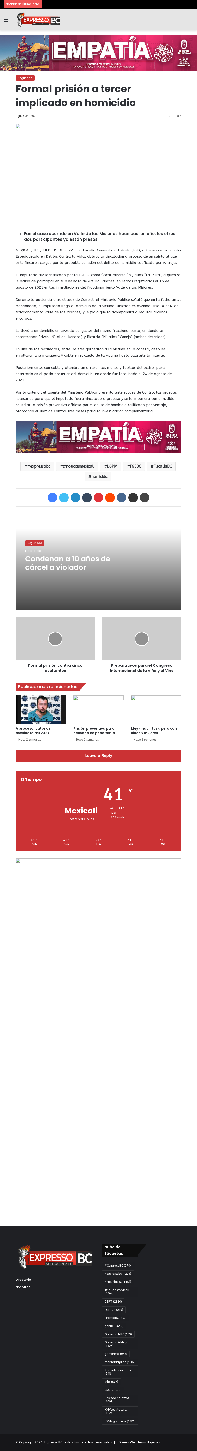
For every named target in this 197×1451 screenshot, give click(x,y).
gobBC (114, 1326)
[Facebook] (52, 497)
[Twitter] (64, 497)
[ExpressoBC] (38, 19)
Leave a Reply (98, 755)
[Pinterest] (98, 497)
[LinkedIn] (75, 497)
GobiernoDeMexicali (118, 1344)
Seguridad (25, 78)
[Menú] (6, 21)
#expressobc (38, 466)
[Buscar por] (191, 21)
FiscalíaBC (163, 466)
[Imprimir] (144, 497)
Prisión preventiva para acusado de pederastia (94, 730)
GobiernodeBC (118, 1334)
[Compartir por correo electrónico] (133, 497)
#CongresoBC (119, 1265)
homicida (99, 476)
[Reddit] (110, 497)
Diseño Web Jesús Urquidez (139, 1442)
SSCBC (113, 1390)
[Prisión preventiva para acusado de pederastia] (98, 709)
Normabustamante (118, 1372)
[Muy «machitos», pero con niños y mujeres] (156, 709)
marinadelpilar (120, 1362)
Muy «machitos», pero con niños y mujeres (154, 730)
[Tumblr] (87, 497)
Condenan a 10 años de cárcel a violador (67, 563)
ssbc (111, 1382)
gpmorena (116, 1354)
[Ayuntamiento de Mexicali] (98, 53)
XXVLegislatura (120, 1421)
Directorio (23, 1280)
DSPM (112, 466)
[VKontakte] (121, 497)
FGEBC (135, 466)
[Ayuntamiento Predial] (98, 437)
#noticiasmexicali (78, 466)
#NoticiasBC (118, 1282)
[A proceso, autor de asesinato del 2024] (41, 709)
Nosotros (23, 1287)
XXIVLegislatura (116, 1411)
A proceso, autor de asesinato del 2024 (33, 730)
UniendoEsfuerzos (117, 1399)
